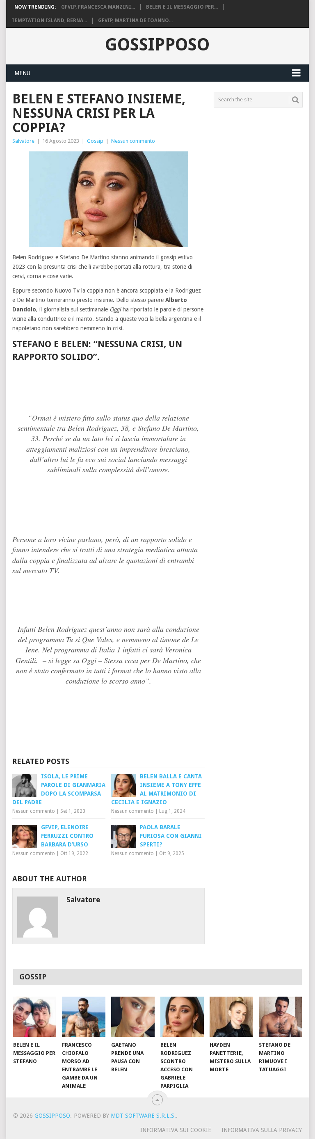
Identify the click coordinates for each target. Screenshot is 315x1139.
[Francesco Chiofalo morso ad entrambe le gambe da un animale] (83, 1017)
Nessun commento (133, 141)
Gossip (95, 141)
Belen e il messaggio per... (182, 7)
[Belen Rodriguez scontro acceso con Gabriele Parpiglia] (182, 1017)
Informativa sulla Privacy (261, 1130)
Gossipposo (157, 44)
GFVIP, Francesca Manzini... (98, 7)
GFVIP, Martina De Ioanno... (135, 20)
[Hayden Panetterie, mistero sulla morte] (231, 1017)
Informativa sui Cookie (175, 1130)
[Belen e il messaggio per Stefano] (35, 1017)
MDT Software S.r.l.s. (143, 1115)
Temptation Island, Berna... (49, 20)
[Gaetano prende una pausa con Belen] (133, 1017)
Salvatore (23, 141)
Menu (22, 73)
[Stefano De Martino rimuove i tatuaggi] (280, 1017)
